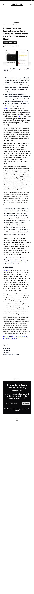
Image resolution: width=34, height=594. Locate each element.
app (20, 117)
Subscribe (26, 403)
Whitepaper (6, 338)
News (9, 25)
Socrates (5, 109)
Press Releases (17, 25)
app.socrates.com (16, 262)
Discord (17, 336)
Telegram (24, 336)
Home (4, 25)
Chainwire (6, 46)
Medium (14, 338)
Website (5, 336)
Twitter (11, 336)
